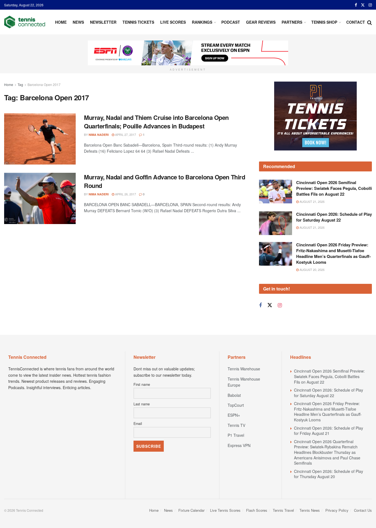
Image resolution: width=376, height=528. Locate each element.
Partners (292, 22)
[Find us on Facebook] (356, 5)
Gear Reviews (261, 22)
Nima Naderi (99, 135)
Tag (20, 84)
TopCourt (236, 405)
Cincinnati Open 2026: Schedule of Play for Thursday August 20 (328, 473)
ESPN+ (234, 415)
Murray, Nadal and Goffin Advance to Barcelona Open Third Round (164, 181)
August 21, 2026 (312, 201)
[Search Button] (369, 22)
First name (141, 384)
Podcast (230, 22)
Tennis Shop (324, 22)
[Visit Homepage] (24, 22)
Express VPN (239, 445)
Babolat (234, 395)
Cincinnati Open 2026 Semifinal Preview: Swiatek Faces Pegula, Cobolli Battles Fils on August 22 (334, 188)
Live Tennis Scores (225, 510)
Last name (141, 404)
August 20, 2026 (312, 269)
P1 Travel (236, 435)
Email (137, 423)
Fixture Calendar (191, 510)
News (78, 22)
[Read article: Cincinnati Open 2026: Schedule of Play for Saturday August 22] (275, 223)
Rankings (202, 22)
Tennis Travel (283, 510)
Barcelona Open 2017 (44, 84)
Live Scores (173, 22)
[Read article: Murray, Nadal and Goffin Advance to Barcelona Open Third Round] (40, 198)
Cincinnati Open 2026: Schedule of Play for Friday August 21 (328, 430)
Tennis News (309, 510)
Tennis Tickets (138, 22)
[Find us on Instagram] (370, 5)
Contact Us (363, 510)
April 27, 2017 (125, 134)
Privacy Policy (336, 510)
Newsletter (103, 22)
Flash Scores (256, 510)
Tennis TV (236, 425)
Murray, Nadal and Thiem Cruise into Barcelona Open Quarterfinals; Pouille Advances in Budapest (156, 121)
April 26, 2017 (125, 194)
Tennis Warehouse (244, 368)
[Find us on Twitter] (363, 5)
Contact (355, 22)
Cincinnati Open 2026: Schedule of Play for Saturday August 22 (334, 217)
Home (61, 22)
